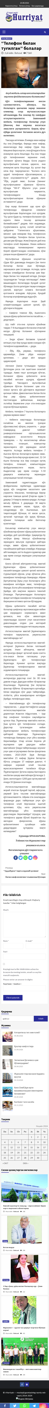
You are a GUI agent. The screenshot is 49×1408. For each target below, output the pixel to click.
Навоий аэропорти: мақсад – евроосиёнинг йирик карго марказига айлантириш (24, 1207)
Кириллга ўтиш (11, 6)
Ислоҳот (6, 1199)
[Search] (44, 32)
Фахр (5, 1241)
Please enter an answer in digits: (18, 979)
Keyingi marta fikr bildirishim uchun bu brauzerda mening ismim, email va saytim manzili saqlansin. (22, 972)
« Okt (5, 1163)
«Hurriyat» (9, 1392)
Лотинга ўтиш (24, 6)
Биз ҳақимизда (38, 6)
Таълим (6, 1363)
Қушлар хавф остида (23, 1046)
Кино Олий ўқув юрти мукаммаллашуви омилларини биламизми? (28, 1090)
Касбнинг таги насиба (24, 1102)
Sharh (6, 910)
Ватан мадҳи (8, 1247)
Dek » (25, 1163)
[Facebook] (15, 858)
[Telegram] (30, 858)
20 (18, 1152)
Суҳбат (5, 1321)
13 (18, 1147)
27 (18, 1158)
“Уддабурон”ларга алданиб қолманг (21, 869)
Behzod (18, 53)
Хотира (6, 1280)
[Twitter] (20, 858)
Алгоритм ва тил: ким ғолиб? (27, 1032)
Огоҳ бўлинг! (6, 39)
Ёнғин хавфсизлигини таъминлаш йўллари (25, 875)
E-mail (29, 941)
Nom (6, 941)
